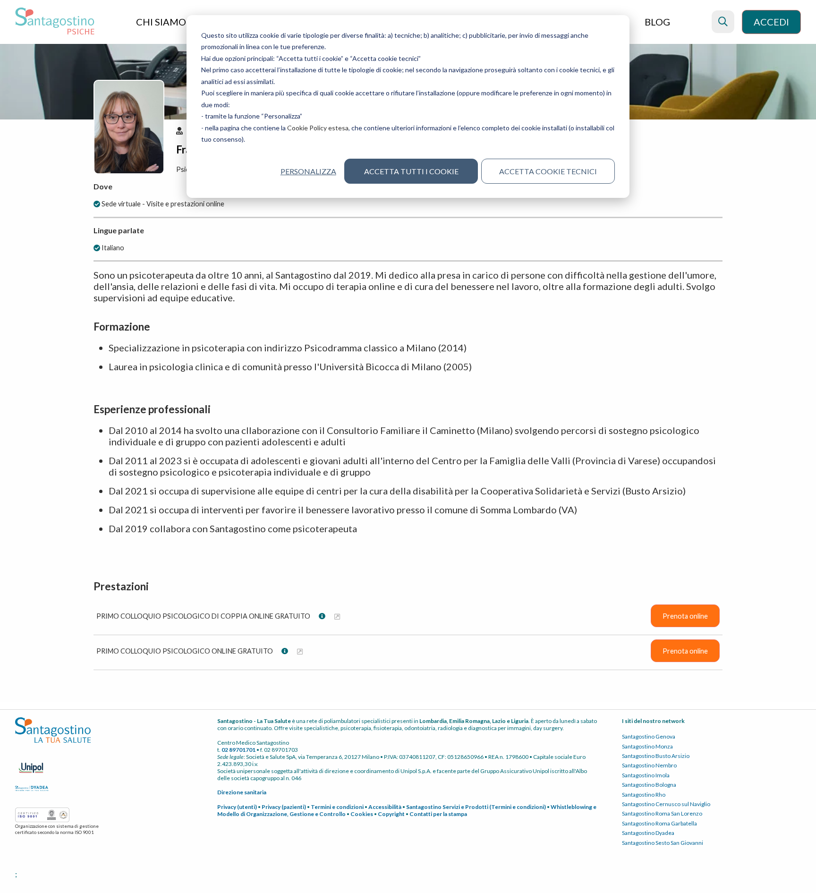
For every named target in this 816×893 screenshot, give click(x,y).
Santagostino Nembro (649, 765)
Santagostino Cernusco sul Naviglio (666, 804)
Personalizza (308, 171)
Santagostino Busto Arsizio (655, 755)
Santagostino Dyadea (648, 832)
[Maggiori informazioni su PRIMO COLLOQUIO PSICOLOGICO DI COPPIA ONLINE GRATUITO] (337, 616)
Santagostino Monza (647, 746)
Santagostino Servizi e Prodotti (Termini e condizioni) (476, 806)
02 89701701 (238, 749)
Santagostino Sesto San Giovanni (662, 842)
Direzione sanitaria (241, 792)
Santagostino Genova (648, 736)
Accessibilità (384, 806)
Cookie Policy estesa (317, 128)
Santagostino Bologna (649, 784)
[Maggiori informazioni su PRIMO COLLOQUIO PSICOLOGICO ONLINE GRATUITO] (300, 650)
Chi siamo (162, 21)
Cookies (361, 813)
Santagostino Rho (643, 794)
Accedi (771, 21)
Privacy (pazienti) (284, 806)
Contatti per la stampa (438, 813)
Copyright (391, 813)
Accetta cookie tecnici (548, 171)
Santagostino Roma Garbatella (659, 823)
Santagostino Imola (646, 775)
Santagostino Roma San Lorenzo (662, 813)
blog (657, 21)
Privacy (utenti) (237, 806)
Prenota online (685, 616)
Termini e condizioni (337, 806)
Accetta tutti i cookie (411, 171)
